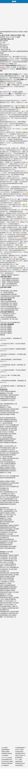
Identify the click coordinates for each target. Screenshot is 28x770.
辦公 (16, 32)
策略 (8, 32)
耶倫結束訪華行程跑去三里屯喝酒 (9, 502)
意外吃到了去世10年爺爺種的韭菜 (9, 425)
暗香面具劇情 (18, 761)
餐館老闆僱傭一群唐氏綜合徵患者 (9, 525)
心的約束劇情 (4, 755)
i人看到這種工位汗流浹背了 (7, 449)
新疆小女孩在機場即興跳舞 (7, 530)
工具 (23, 32)
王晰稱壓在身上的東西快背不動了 (9, 451)
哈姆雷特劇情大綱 (20, 763)
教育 (1, 33)
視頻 (26, 32)
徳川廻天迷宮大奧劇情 (7, 761)
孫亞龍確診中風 (4, 488)
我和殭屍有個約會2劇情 (21, 753)
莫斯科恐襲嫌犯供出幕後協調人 (8, 419)
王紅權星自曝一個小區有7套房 (8, 428)
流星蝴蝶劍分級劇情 (6, 753)
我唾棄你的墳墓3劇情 (7, 763)
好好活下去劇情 (19, 749)
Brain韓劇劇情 (5, 765)
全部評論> (25, 407)
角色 (11, 32)
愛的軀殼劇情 (18, 757)
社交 (18, 32)
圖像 (21, 32)
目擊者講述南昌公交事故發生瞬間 (9, 409)
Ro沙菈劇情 (4, 747)
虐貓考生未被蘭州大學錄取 (7, 411)
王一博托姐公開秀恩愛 (6, 423)
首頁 (1, 32)
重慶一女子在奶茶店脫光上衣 (8, 446)
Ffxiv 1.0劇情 (18, 759)
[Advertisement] (14, 17)
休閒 (3, 32)
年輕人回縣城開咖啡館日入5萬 (8, 421)
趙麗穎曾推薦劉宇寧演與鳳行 (8, 439)
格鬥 (13, 32)
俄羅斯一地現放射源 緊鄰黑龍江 (9, 427)
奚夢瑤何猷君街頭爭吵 (6, 435)
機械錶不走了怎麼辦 (5, 407)
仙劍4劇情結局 (19, 765)
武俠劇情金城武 (19, 751)
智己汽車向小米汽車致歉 (7, 432)
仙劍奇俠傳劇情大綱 (6, 759)
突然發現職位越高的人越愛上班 (8, 448)
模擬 (6, 32)
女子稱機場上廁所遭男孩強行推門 (9, 412)
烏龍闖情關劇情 (5, 749)
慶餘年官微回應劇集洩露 (7, 441)
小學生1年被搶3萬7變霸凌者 (8, 463)
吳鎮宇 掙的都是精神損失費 (7, 418)
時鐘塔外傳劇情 (5, 751)
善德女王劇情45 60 (20, 755)
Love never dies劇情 (6, 757)
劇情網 (14, 1)
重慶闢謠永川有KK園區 (6, 516)
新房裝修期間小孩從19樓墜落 (8, 434)
